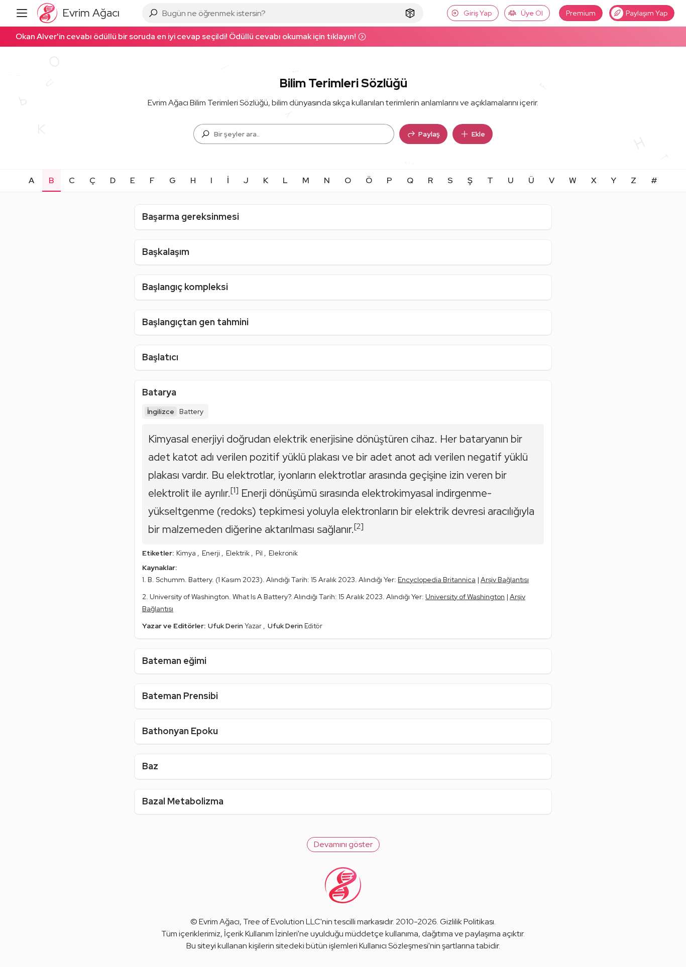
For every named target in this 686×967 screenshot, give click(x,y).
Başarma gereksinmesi (190, 216)
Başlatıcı (160, 357)
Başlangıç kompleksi (185, 287)
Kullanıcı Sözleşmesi (393, 945)
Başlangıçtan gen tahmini (195, 322)
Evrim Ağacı (219, 921)
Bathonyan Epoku (180, 731)
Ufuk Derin (226, 625)
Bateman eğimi (174, 660)
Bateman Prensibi (180, 696)
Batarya (159, 392)
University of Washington (465, 596)
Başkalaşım (165, 251)
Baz (150, 766)
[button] (343, 844)
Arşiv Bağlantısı (505, 579)
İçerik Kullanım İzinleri (261, 933)
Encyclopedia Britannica (437, 579)
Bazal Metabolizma (182, 801)
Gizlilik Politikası (467, 921)
